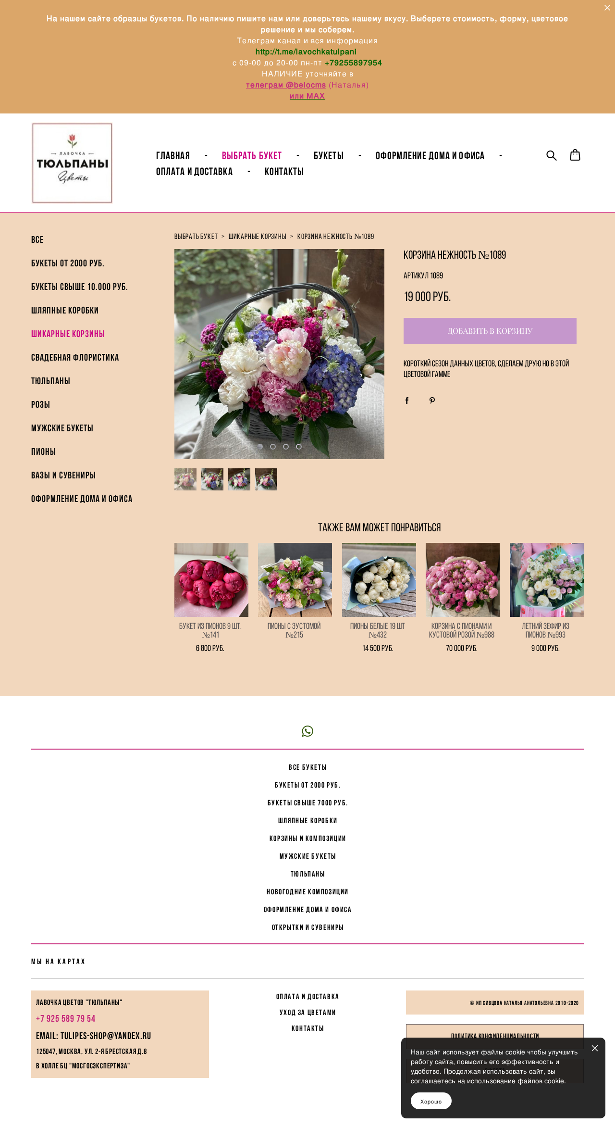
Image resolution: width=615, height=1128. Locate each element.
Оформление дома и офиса (82, 498)
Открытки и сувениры (308, 927)
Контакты (285, 171)
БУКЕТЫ (329, 155)
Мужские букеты (62, 428)
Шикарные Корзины (68, 333)
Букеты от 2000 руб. (68, 263)
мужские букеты (308, 856)
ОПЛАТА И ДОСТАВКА (308, 996)
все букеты (308, 767)
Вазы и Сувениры (63, 475)
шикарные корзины (258, 236)
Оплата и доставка (194, 171)
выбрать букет (196, 236)
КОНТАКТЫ (308, 1028)
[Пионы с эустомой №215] (295, 580)
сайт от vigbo (307, 1105)
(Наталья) (349, 84)
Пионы (43, 451)
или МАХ (307, 95)
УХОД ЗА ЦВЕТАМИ (308, 1012)
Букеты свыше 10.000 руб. (79, 286)
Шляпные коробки (65, 310)
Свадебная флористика (75, 357)
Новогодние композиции (308, 892)
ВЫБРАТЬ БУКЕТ (252, 155)
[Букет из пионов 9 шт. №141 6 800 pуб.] (211, 580)
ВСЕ (37, 239)
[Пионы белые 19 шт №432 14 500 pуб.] (379, 580)
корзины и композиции (308, 838)
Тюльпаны (51, 381)
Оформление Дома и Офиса (430, 155)
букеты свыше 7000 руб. (308, 803)
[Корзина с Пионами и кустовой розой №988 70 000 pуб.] (463, 580)
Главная (173, 155)
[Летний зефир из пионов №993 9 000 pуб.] (547, 580)
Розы (40, 404)
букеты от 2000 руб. (308, 785)
